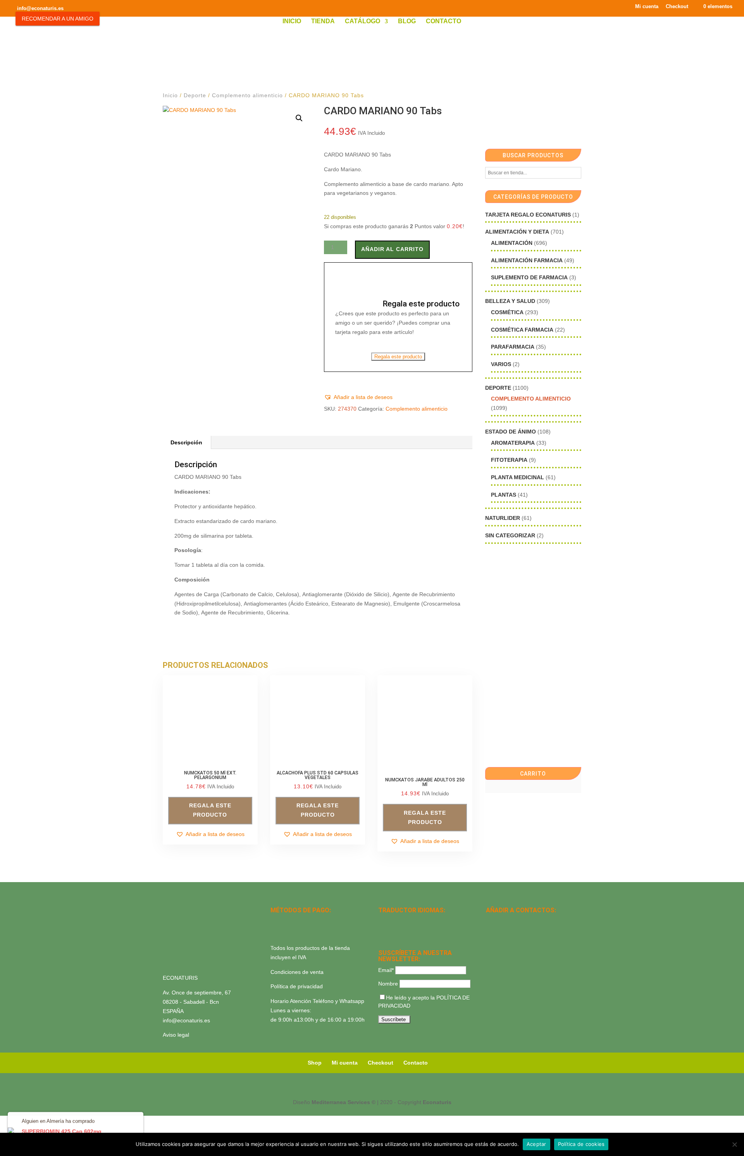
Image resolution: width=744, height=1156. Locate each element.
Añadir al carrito (392, 249)
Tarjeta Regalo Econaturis (528, 215)
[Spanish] (383, 921)
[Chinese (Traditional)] (413, 931)
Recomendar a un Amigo (57, 18)
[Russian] (433, 921)
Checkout (677, 6)
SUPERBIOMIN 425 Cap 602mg (62, 1130)
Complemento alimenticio (247, 95)
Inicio (291, 21)
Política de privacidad (296, 986)
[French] (423, 921)
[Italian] (383, 931)
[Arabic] (403, 931)
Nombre (388, 984)
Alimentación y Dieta (517, 232)
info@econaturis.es (186, 1020)
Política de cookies (581, 1144)
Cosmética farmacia (522, 330)
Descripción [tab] (186, 442)
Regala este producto (398, 357)
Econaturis (437, 1102)
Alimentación (511, 243)
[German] (413, 921)
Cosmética (507, 312)
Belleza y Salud (510, 301)
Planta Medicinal (517, 477)
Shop (315, 1063)
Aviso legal (176, 1035)
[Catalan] (403, 921)
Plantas (503, 495)
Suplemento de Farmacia (529, 277)
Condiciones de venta (297, 972)
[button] (299, 118)
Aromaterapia (513, 443)
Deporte (195, 95)
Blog (407, 21)
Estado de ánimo (510, 431)
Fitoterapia (509, 460)
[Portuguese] (393, 931)
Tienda (323, 21)
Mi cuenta (646, 6)
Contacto (443, 21)
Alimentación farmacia (527, 260)
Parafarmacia (512, 347)
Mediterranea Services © (343, 1102)
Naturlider (502, 518)
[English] (393, 921)
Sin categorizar (510, 535)
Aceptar (536, 1144)
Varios (501, 364)
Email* (386, 970)
